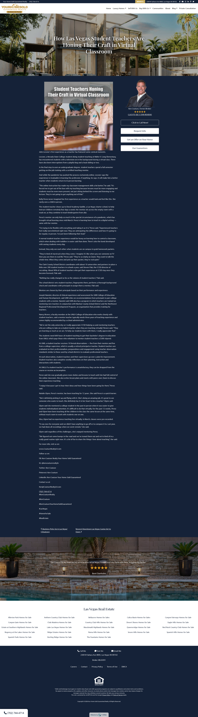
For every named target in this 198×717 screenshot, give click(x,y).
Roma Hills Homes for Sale (99, 632)
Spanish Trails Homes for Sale (20, 637)
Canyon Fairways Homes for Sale (178, 617)
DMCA (124, 666)
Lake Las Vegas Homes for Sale (59, 627)
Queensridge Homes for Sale (138, 627)
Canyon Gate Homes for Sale (19, 622)
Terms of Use (112, 666)
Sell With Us (133, 8)
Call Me (83, 651)
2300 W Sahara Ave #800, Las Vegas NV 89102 (161, 2)
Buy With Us (144, 8)
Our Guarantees (139, 148)
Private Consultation (187, 8)
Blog (174, 8)
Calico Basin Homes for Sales (138, 617)
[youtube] (183, 2)
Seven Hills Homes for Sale (138, 632)
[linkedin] (188, 2)
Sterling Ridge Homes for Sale (59, 637)
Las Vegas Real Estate (99, 609)
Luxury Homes (119, 8)
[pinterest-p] (190, 2)
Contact (84, 666)
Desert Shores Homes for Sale (138, 622)
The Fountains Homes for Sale (99, 637)
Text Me (100, 651)
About (167, 8)
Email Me (117, 651)
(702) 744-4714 (34, 2)
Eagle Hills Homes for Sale (178, 622)
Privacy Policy (97, 666)
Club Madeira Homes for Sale (59, 622)
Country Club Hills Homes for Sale (99, 622)
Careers (74, 666)
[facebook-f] (179, 2)
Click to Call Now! (140, 122)
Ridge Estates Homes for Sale (59, 632)
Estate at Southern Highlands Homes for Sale (20, 627)
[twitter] (193, 2)
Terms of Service (118, 695)
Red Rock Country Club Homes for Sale (178, 627)
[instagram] (185, 2)
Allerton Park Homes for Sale (19, 617)
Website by (99, 715)
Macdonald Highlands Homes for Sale (99, 627)
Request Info (140, 130)
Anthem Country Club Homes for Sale (59, 617)
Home (108, 8)
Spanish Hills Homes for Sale (178, 632)
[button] (38, 569)
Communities (158, 8)
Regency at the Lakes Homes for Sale (20, 632)
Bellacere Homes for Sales (99, 617)
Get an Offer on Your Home (140, 139)
